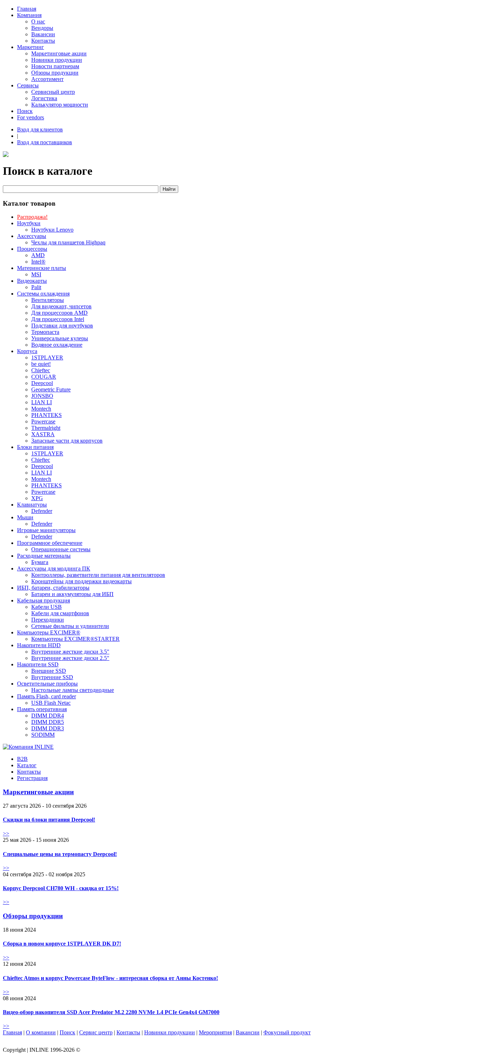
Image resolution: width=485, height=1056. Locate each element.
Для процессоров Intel (57, 319)
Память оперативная (42, 709)
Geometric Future (51, 389)
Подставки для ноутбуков (62, 326)
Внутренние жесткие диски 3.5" (70, 652)
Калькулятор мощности (59, 105)
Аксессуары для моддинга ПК (53, 568)
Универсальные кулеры (59, 338)
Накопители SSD (38, 664)
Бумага (39, 562)
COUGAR (43, 377)
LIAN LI (41, 402)
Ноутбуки (28, 223)
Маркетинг (30, 47)
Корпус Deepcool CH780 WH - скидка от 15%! (61, 888)
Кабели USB (46, 607)
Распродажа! (32, 217)
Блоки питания (35, 447)
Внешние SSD (48, 671)
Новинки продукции (56, 60)
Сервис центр (96, 1032)
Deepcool (42, 383)
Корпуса (27, 351)
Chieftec (40, 370)
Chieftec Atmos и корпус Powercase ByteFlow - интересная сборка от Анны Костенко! (110, 978)
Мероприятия (215, 1032)
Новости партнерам (55, 66)
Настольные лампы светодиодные (72, 690)
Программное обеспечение (49, 543)
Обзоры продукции (54, 73)
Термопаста (45, 332)
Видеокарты (32, 281)
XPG (37, 498)
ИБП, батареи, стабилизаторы (53, 588)
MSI (36, 274)
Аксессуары (31, 236)
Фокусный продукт (287, 1032)
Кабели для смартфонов (60, 613)
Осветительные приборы (47, 684)
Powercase (43, 421)
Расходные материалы (44, 556)
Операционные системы (61, 549)
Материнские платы (41, 268)
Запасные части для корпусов (67, 441)
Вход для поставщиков (44, 142)
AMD (38, 255)
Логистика (44, 98)
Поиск (25, 111)
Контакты (43, 41)
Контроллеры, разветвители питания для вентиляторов (98, 575)
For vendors (30, 117)
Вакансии (43, 34)
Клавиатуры (32, 505)
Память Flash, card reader (46, 696)
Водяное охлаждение (56, 345)
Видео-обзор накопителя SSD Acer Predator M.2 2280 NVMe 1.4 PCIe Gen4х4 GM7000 (111, 1012)
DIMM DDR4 (47, 716)
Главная (26, 9)
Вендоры (42, 28)
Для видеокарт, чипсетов (61, 306)
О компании (41, 1032)
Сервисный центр (53, 92)
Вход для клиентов (40, 129)
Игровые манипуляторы (46, 530)
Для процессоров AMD (59, 313)
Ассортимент (47, 79)
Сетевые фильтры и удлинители (70, 626)
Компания (29, 15)
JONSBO (42, 396)
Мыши (25, 517)
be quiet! (41, 364)
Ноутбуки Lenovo (52, 230)
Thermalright (45, 428)
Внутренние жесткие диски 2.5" (70, 658)
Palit (36, 287)
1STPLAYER (47, 357)
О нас (38, 21)
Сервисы (28, 85)
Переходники (47, 620)
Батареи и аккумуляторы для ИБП (72, 594)
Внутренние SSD (52, 677)
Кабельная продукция (43, 600)
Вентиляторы (47, 300)
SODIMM (43, 735)
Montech (41, 409)
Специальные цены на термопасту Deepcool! (60, 854)
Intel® (38, 262)
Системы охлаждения (43, 294)
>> (6, 833)
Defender (41, 511)
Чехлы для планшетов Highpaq (68, 242)
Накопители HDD (39, 645)
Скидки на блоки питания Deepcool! (49, 820)
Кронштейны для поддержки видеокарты (81, 581)
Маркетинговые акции (59, 53)
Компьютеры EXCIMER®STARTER (75, 639)
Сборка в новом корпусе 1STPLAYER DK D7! (62, 944)
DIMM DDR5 (47, 722)
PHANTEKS (46, 415)
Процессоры (32, 249)
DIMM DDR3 (47, 728)
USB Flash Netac (51, 703)
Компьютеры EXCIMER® (48, 632)
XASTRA (43, 434)
